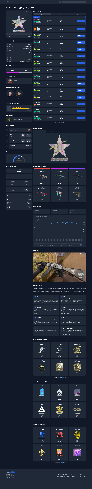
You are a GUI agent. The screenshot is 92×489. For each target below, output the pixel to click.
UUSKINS (37, 61)
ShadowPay (38, 95)
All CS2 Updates (83, 485)
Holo (30, 52)
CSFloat (37, 109)
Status (72, 478)
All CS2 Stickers (82, 476)
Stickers (48, 1)
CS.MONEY (38, 19)
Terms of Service (74, 480)
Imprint (72, 485)
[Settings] (60, 2)
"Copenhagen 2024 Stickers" (25, 61)
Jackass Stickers (60, 478)
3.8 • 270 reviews (37, 37)
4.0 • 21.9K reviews (37, 85)
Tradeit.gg (38, 41)
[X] (9, 477)
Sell (59, 14)
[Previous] (35, 267)
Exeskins (37, 47)
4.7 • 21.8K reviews (37, 44)
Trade (76, 14)
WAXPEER (38, 102)
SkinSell (37, 89)
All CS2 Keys (82, 480)
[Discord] (7, 477)
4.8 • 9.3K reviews (37, 112)
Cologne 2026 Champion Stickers (63, 480)
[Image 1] (58, 280)
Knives (29, 1)
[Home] (10, 2)
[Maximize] (84, 134)
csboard (37, 75)
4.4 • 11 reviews (37, 57)
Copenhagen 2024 (27, 46)
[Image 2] (60, 280)
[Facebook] (11, 477)
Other (52, 1)
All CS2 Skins (82, 474)
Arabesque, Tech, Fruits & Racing (63, 476)
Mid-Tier (20, 1)
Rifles (25, 1)
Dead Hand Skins (60, 485)
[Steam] (15, 477)
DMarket (37, 82)
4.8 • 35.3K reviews (37, 119)
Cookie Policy (73, 483)
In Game (10, 11)
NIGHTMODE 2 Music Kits (61, 483)
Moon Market (38, 34)
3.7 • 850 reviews (37, 98)
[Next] (84, 267)
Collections (43, 1)
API (71, 474)
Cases (38, 1)
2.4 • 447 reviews (37, 105)
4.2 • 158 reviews (37, 64)
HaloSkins (38, 68)
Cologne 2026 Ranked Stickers (62, 474)
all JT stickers (63, 377)
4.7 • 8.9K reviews (37, 22)
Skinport (37, 116)
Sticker (29, 44)
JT (30, 50)
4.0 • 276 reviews (37, 71)
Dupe (37, 54)
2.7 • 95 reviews (37, 30)
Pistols (16, 1)
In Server (19, 11)
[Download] (35, 280)
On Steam (29, 11)
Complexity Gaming (27, 48)
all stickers (63, 462)
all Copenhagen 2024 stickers (63, 420)
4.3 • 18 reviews (37, 78)
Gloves (33, 1)
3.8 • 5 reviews (36, 92)
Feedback (73, 476)
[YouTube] (13, 477)
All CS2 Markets (82, 483)
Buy (42, 14)
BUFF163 (37, 27)
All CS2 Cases (82, 478)
